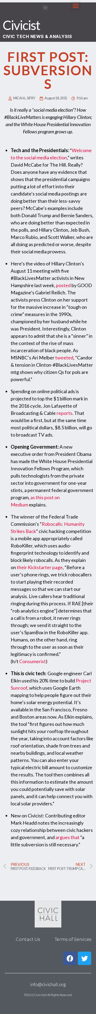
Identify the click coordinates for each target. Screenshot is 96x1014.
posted (63, 285)
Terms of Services (73, 939)
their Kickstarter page (40, 567)
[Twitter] (84, 958)
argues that (67, 837)
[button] (76, 6)
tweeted (64, 357)
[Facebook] (70, 958)
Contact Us (28, 939)
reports (64, 413)
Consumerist (32, 661)
